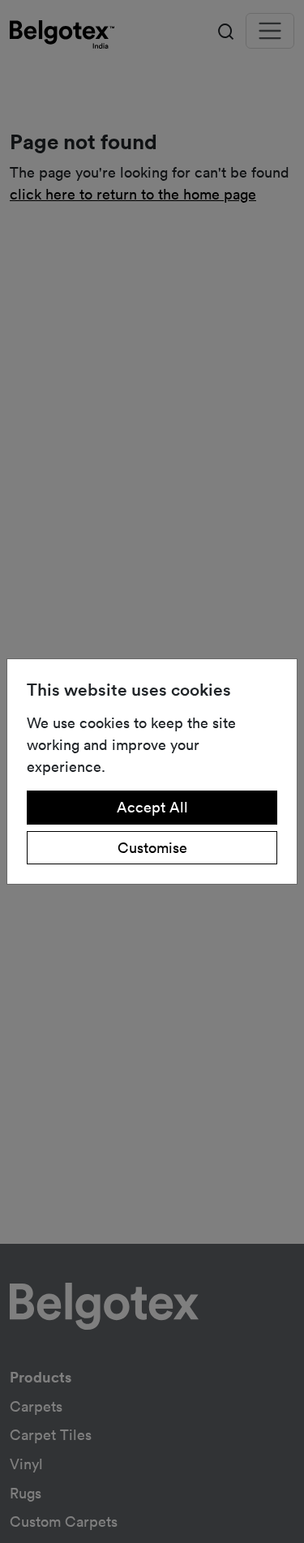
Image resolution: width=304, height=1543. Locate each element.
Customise (152, 847)
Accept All (152, 807)
